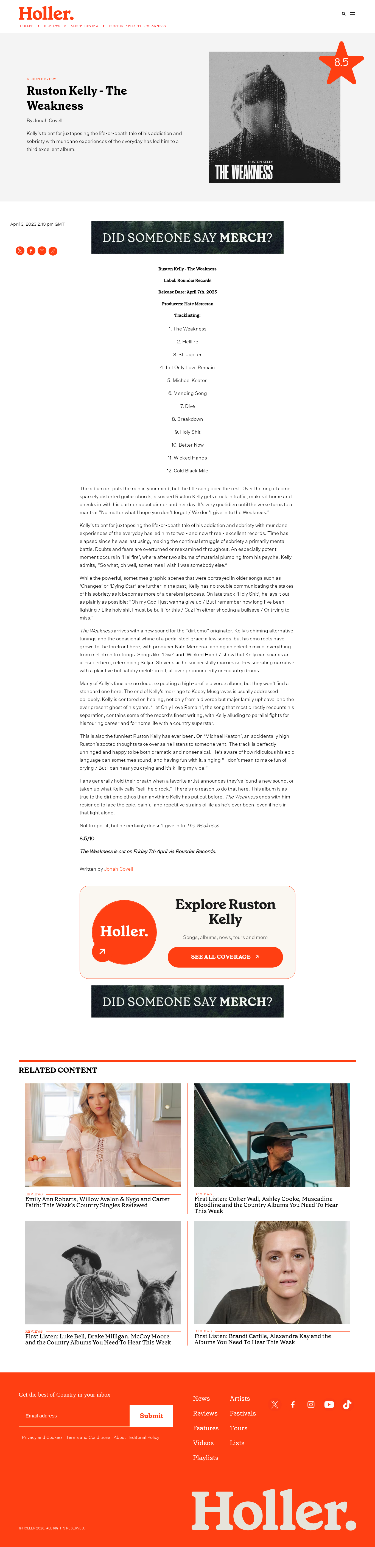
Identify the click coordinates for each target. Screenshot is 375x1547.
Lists (237, 1443)
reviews (34, 1194)
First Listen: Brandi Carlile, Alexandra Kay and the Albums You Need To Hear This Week (262, 1339)
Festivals (243, 1413)
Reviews (205, 1413)
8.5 (341, 62)
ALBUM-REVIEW (85, 26)
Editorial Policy (144, 1436)
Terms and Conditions (88, 1436)
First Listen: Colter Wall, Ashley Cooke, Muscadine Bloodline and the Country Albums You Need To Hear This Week (266, 1205)
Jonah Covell (47, 120)
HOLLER (26, 26)
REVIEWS (52, 26)
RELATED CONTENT (58, 1070)
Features (206, 1428)
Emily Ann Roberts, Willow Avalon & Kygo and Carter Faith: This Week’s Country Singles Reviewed (97, 1202)
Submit (151, 1415)
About (120, 1436)
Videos (203, 1443)
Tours (239, 1428)
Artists (240, 1398)
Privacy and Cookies (42, 1436)
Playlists (206, 1457)
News (201, 1398)
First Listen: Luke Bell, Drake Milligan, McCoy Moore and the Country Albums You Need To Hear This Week (98, 1339)
